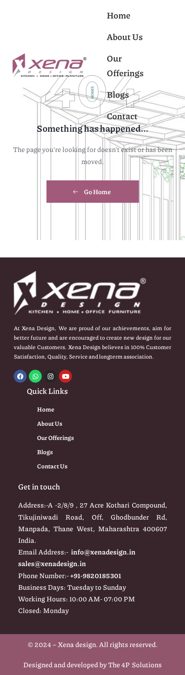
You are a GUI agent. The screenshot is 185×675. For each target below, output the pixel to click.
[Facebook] (20, 376)
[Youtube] (65, 376)
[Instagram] (50, 376)
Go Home (97, 191)
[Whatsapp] (35, 376)
